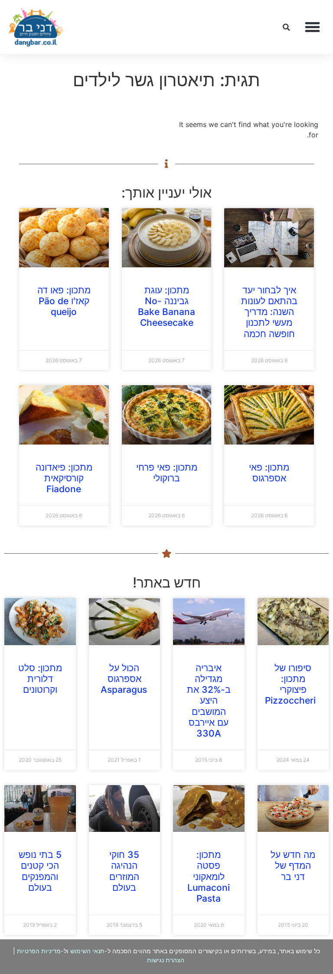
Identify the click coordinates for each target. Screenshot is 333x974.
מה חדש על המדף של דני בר (293, 865)
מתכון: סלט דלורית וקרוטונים (40, 678)
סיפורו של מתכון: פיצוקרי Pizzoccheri (290, 684)
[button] (312, 27)
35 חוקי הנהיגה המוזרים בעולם (124, 871)
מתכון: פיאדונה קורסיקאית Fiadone (64, 478)
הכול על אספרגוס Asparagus (124, 678)
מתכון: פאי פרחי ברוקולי (166, 473)
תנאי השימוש (87, 951)
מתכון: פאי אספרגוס (269, 473)
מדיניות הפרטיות (39, 951)
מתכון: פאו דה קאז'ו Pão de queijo (64, 301)
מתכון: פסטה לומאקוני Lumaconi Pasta (208, 876)
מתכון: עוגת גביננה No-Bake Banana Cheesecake (166, 306)
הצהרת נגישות (165, 960)
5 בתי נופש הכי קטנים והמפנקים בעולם (40, 871)
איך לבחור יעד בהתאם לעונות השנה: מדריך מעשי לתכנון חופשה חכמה (269, 312)
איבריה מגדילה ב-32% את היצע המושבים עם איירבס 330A (209, 700)
